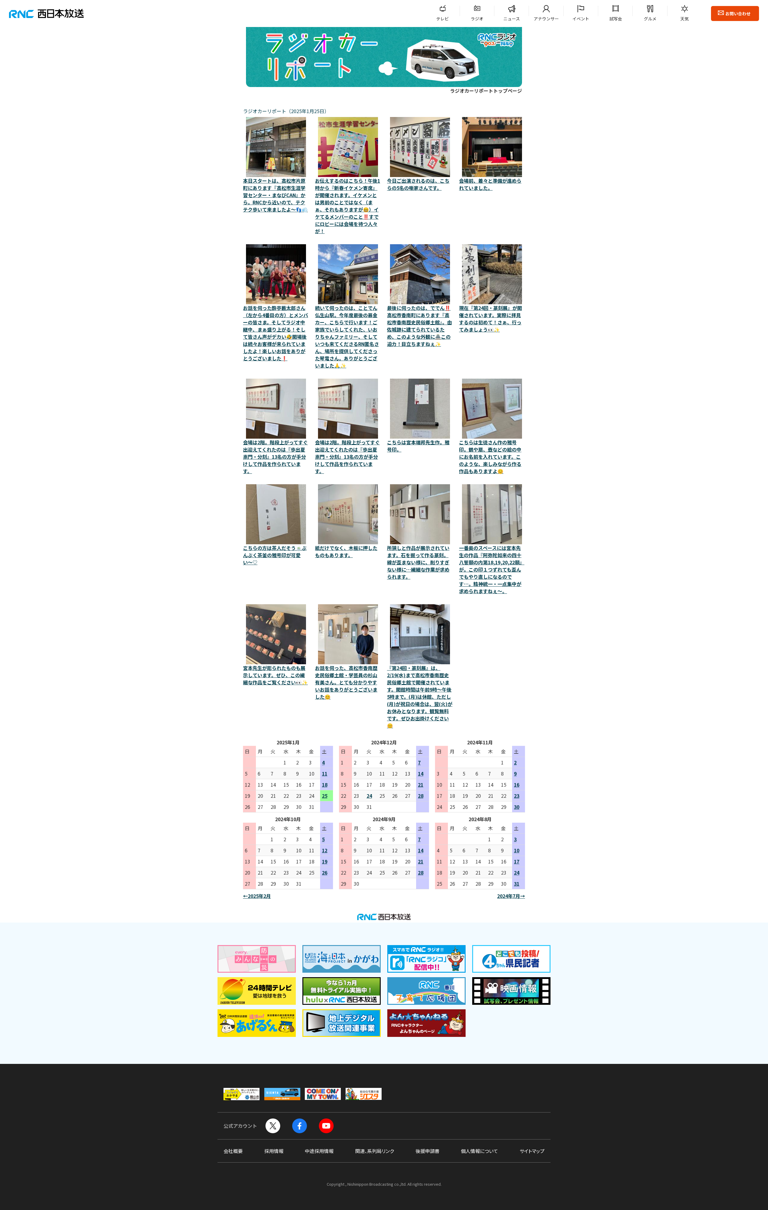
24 (369, 795)
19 (324, 861)
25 (324, 795)
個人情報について (479, 1150)
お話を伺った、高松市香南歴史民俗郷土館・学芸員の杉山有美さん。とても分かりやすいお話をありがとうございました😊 (346, 682)
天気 (684, 19)
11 (324, 773)
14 (420, 773)
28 (420, 795)
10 (516, 850)
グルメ (650, 19)
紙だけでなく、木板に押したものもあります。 (346, 551)
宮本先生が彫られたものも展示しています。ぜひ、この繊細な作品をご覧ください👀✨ (275, 675)
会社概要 (233, 1150)
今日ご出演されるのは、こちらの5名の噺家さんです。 (418, 184)
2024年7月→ (511, 895)
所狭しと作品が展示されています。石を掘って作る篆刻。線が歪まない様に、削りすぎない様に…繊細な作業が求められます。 (418, 562)
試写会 (615, 19)
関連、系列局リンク (374, 1150)
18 (324, 784)
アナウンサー (546, 19)
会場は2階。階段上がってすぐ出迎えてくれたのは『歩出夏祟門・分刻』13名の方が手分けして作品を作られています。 (275, 457)
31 (516, 883)
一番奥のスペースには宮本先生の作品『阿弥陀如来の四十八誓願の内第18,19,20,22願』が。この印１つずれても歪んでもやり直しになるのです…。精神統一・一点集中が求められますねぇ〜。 (491, 569)
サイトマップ (532, 1150)
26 (324, 872)
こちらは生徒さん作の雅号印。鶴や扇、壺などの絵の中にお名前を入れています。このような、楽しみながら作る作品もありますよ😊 (490, 457)
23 (516, 795)
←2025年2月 (257, 895)
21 (420, 784)
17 (516, 861)
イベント (580, 19)
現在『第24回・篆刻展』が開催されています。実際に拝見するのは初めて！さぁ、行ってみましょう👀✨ (490, 318)
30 (516, 806)
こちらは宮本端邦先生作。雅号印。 (418, 446)
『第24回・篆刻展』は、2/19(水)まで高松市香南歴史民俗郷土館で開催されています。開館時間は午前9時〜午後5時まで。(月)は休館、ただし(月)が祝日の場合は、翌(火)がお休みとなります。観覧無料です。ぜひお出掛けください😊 (419, 696)
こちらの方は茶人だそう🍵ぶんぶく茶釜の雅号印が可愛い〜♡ (275, 555)
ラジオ (477, 19)
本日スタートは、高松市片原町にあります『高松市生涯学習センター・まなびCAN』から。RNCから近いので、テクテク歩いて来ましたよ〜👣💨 (275, 195)
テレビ (442, 19)
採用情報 (274, 1150)
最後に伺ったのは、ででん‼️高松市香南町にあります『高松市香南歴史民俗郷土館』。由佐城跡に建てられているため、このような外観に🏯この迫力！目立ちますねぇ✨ (419, 325)
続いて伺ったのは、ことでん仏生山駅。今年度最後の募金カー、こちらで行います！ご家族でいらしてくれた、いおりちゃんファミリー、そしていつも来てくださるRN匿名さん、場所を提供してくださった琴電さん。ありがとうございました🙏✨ (347, 336)
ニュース (511, 19)
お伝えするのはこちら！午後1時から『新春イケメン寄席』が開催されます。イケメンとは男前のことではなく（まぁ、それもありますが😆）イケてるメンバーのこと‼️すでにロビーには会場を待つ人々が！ (347, 206)
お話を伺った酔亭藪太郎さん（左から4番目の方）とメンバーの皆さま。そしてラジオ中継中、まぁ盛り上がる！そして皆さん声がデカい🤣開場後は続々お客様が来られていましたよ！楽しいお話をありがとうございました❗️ (275, 333)
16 (516, 784)
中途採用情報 (319, 1150)
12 (324, 850)
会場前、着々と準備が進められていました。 (490, 184)
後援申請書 (428, 1150)
